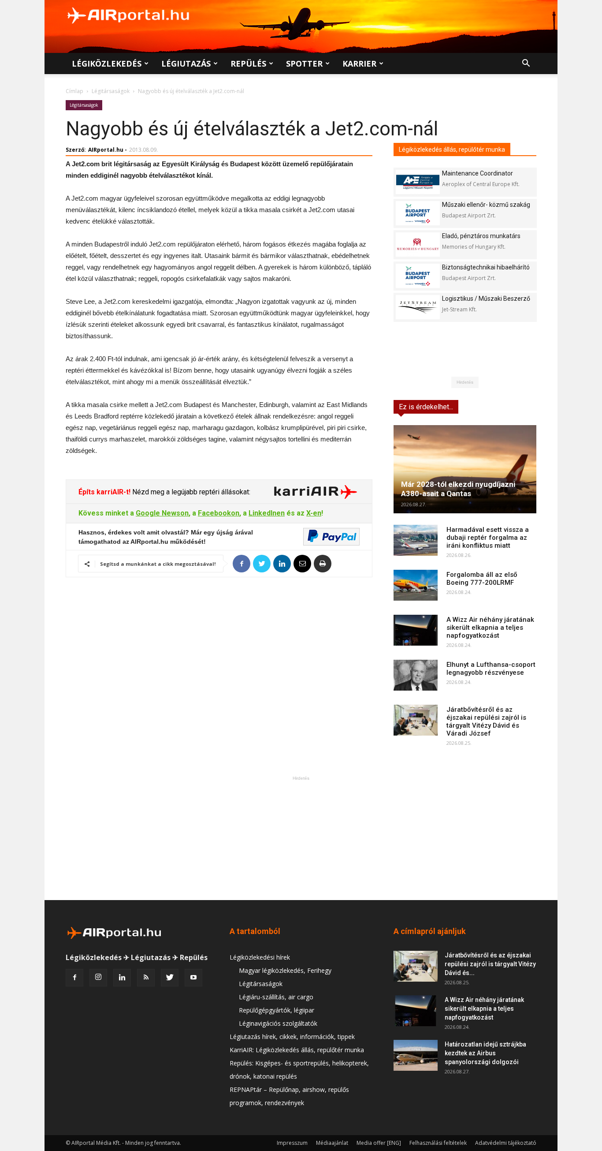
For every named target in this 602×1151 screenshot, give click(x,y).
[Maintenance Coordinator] (418, 182)
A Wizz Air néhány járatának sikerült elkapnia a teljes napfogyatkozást (490, 627)
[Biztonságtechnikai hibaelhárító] (418, 276)
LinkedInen (267, 513)
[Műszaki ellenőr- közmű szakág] (418, 213)
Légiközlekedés (106, 63)
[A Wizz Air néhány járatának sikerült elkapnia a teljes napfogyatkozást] (416, 630)
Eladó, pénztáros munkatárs (481, 235)
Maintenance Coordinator (477, 173)
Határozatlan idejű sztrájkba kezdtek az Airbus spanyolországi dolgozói (485, 1053)
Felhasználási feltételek (438, 1143)
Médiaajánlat (332, 1143)
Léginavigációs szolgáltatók (278, 1023)
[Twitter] (169, 978)
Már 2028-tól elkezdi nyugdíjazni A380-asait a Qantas (458, 489)
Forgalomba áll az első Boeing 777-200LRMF (481, 579)
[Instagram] (98, 978)
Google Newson (162, 513)
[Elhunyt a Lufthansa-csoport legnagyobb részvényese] (416, 675)
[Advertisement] (301, 838)
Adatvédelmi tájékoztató (505, 1143)
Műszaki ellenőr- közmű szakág (486, 204)
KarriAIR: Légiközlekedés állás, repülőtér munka (297, 1050)
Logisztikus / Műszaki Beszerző (486, 298)
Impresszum (292, 1143)
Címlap (74, 91)
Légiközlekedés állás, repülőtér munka (452, 149)
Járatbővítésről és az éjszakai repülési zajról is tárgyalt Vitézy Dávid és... (490, 964)
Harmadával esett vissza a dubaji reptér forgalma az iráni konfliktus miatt (487, 537)
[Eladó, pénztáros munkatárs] (418, 244)
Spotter (304, 63)
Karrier (359, 63)
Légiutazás (186, 63)
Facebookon (218, 513)
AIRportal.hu (105, 149)
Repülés (248, 63)
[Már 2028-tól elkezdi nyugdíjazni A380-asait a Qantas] (465, 469)
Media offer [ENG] (379, 1143)
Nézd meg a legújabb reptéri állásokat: (190, 492)
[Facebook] (74, 978)
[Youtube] (193, 978)
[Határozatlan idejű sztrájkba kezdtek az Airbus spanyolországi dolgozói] (416, 1055)
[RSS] (146, 978)
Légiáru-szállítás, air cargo (276, 997)
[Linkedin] (122, 978)
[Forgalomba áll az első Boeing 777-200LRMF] (416, 585)
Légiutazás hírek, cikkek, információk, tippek (292, 1036)
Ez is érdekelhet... (426, 407)
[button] (525, 64)
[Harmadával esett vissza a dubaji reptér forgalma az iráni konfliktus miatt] (416, 540)
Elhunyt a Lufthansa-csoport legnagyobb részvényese (490, 668)
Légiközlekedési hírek (260, 957)
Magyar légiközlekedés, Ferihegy (285, 970)
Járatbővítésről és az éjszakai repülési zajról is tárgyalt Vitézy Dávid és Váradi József (486, 721)
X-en (313, 513)
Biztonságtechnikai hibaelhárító (486, 267)
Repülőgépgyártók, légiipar (276, 1010)
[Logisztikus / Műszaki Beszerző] (418, 307)
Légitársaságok (111, 91)
